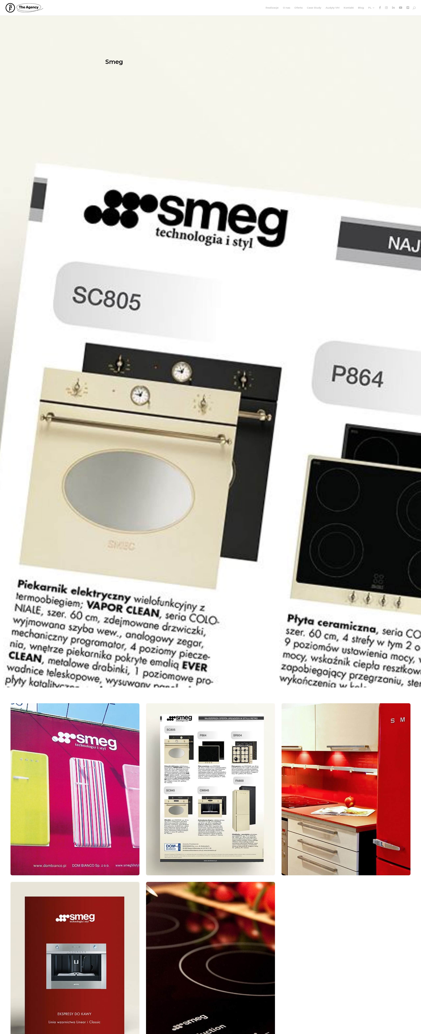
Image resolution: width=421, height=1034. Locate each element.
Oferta (298, 8)
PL (369, 8)
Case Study (314, 8)
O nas (286, 8)
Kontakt (349, 8)
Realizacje (272, 8)
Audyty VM (332, 8)
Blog (361, 8)
